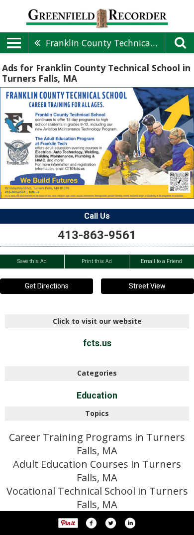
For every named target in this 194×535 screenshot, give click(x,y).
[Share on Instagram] (129, 523)
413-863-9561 (97, 235)
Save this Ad (32, 261)
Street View (147, 286)
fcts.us (97, 343)
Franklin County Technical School (106, 43)
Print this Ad (97, 261)
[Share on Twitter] (110, 523)
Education (97, 396)
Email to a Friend (161, 261)
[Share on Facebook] (91, 523)
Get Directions (47, 286)
